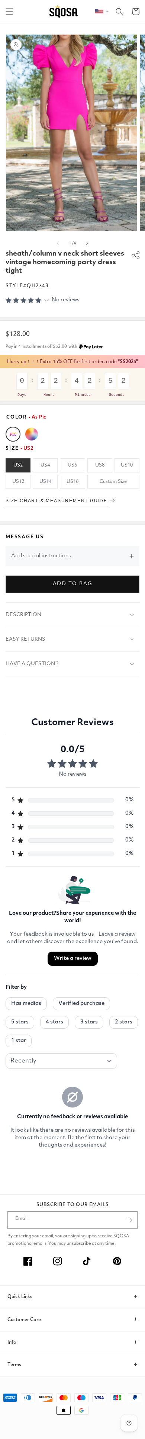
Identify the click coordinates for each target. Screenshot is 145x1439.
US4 (45, 465)
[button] (9, 11)
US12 (18, 481)
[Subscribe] (129, 1220)
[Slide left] (58, 243)
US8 (99, 465)
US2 (18, 465)
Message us (25, 537)
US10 (127, 465)
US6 (72, 465)
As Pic (13, 434)
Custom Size (113, 481)
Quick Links (19, 1296)
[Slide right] (87, 243)
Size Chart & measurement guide (57, 500)
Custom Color (31, 434)
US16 (72, 481)
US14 (45, 481)
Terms (14, 1364)
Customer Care (24, 1319)
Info (11, 1342)
